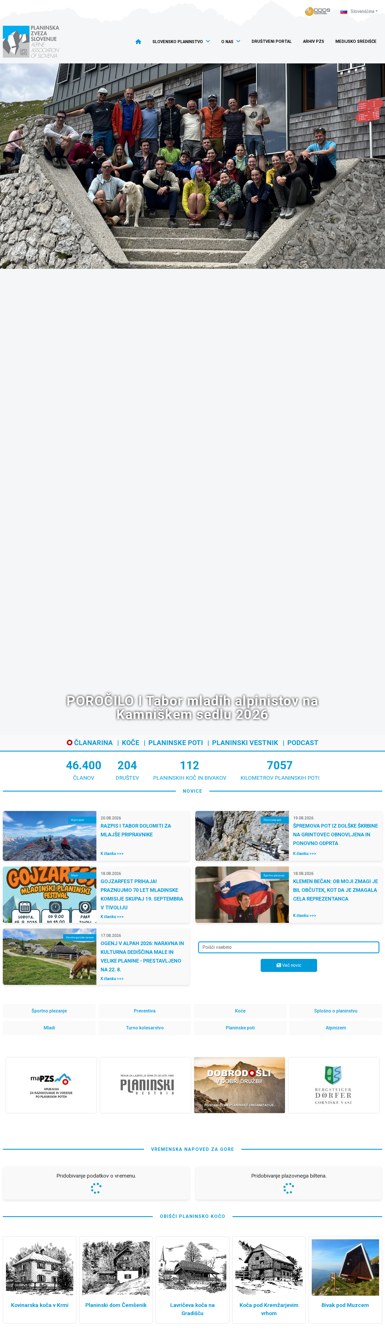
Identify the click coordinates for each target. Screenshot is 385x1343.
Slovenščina (361, 11)
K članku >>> (112, 853)
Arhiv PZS (313, 41)
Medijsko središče (356, 41)
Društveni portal (272, 41)
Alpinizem (336, 1027)
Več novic (291, 965)
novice (192, 791)
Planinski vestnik (245, 743)
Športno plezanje (49, 1011)
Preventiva (145, 1011)
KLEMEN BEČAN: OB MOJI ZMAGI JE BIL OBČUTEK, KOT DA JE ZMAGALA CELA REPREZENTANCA (335, 890)
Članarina (92, 743)
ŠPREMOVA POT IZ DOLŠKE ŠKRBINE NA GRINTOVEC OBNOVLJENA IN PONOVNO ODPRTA (335, 834)
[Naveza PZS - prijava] (317, 11)
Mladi (49, 1027)
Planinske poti (175, 743)
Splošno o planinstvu (335, 1011)
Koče (130, 743)
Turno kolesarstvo (145, 1027)
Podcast (302, 743)
